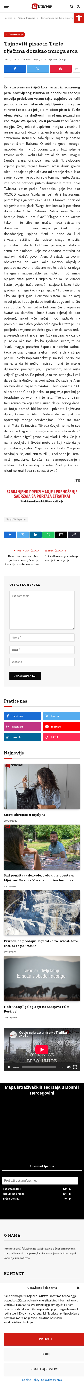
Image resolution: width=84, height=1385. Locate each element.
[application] (42, 1049)
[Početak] (9, 1067)
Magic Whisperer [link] (16, 519)
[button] (78, 1288)
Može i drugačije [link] (14, 34)
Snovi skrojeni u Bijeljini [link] (24, 814)
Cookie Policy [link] (30, 1380)
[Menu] (6, 6)
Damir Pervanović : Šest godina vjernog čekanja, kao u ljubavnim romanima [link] (22, 560)
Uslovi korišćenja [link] (51, 1380)
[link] (79, 18)
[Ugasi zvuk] (69, 1067)
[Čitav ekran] (75, 1067)
